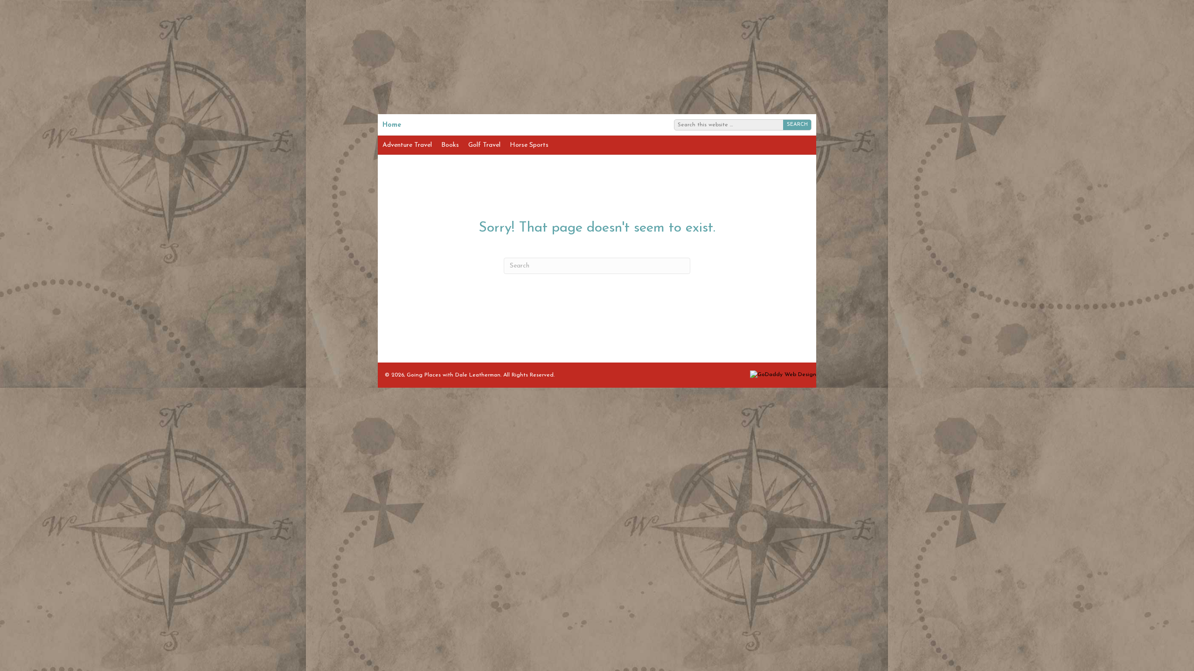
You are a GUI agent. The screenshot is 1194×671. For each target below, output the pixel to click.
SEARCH (797, 124)
